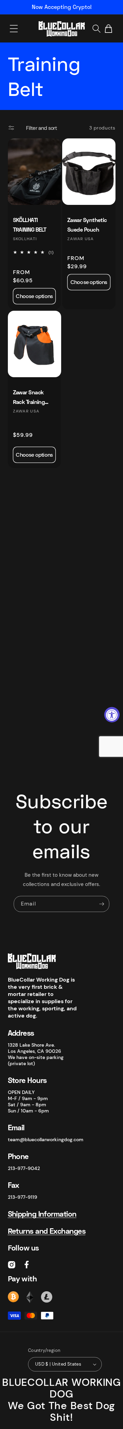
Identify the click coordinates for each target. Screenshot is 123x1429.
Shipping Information (42, 1213)
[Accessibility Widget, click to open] (112, 714)
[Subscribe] (101, 904)
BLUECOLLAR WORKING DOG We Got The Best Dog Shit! (61, 1400)
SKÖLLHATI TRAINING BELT (29, 225)
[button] (13, 28)
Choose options (34, 296)
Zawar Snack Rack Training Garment (29, 398)
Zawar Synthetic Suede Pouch (87, 225)
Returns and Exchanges (47, 1230)
